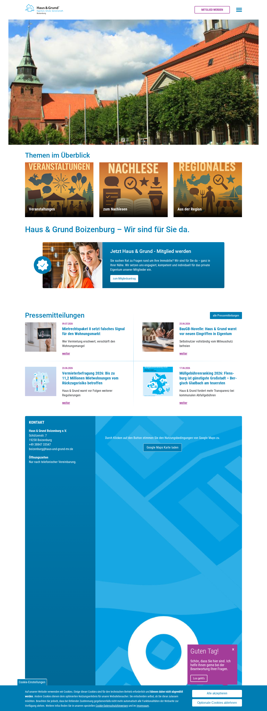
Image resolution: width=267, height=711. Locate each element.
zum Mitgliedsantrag (124, 278)
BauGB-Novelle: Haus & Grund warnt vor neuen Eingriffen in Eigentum (208, 331)
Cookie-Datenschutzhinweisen (112, 705)
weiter (66, 353)
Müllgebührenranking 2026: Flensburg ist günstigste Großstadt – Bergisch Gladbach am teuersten (208, 378)
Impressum (143, 705)
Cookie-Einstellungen (32, 682)
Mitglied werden (212, 10)
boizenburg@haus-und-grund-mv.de (51, 449)
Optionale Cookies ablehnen (217, 703)
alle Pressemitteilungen (226, 315)
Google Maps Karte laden (162, 447)
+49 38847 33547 (40, 444)
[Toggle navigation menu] (239, 10)
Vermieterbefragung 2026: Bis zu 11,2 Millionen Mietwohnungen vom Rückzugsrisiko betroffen (90, 378)
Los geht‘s (199, 678)
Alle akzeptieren (217, 693)
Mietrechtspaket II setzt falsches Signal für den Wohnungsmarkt (93, 331)
